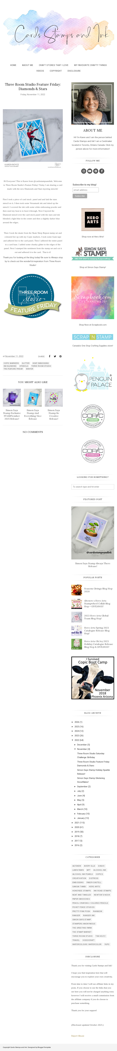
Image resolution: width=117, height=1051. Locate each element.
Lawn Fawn (78, 870)
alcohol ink (99, 870)
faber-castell (94, 882)
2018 (77, 836)
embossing (78, 882)
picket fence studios (83, 907)
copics (99, 874)
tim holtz (101, 936)
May (79, 800)
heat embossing (41, 363)
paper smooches (81, 899)
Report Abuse (77, 1036)
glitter (26, 363)
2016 (77, 845)
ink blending (10, 366)
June (79, 795)
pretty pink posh (81, 911)
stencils (24, 366)
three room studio (41, 366)
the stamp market (81, 932)
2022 (77, 740)
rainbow (97, 911)
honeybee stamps (81, 891)
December (82, 744)
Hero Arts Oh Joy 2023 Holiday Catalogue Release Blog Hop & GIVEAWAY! (98, 644)
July (79, 791)
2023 (77, 735)
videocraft (89, 940)
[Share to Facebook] (49, 356)
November (82, 749)
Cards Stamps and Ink (18, 1047)
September (82, 786)
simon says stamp (81, 920)
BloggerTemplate (44, 1047)
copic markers (11, 363)
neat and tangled (81, 895)
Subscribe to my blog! (84, 184)
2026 (77, 722)
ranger (76, 915)
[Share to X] (55, 356)
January (81, 818)
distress (93, 878)
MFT (89, 870)
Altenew (76, 866)
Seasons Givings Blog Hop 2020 (98, 590)
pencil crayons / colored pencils (90, 903)
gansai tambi (79, 887)
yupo (107, 944)
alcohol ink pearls (82, 874)
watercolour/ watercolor (87, 944)
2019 (77, 832)
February (81, 813)
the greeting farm (82, 928)
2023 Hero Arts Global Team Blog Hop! (96, 617)
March (80, 809)
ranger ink (89, 915)
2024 (77, 731)
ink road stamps (102, 891)
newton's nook (102, 895)
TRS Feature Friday (13, 369)
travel (76, 940)
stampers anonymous (83, 924)
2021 (77, 822)
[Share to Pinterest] (60, 356)
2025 (77, 726)
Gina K (101, 866)
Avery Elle (89, 866)
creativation (79, 878)
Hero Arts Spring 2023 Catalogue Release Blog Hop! (97, 630)
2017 (77, 840)
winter (29, 369)
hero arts (94, 887)
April (79, 804)
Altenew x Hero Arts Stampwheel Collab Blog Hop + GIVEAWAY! (97, 603)
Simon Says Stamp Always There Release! (92, 565)
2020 (77, 827)
